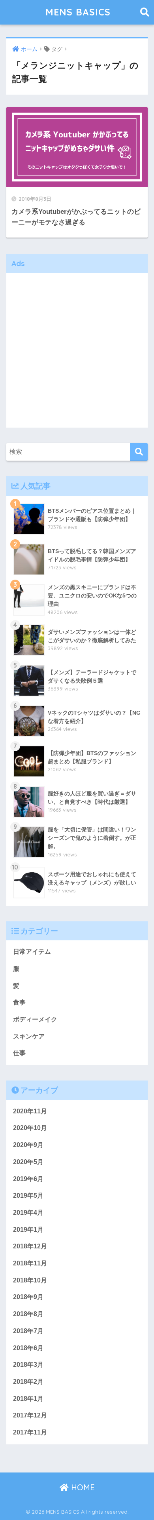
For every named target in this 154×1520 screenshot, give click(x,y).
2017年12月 (30, 1415)
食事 (19, 1002)
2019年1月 (28, 1229)
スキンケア (29, 1036)
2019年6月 (28, 1179)
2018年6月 (28, 1348)
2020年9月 (28, 1144)
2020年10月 (30, 1127)
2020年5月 (28, 1162)
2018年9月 (28, 1297)
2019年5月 (28, 1195)
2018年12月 (30, 1246)
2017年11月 (30, 1432)
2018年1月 (28, 1398)
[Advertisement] (77, 350)
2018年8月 (28, 1314)
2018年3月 (28, 1364)
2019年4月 (28, 1212)
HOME (82, 1487)
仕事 (19, 1053)
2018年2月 (28, 1381)
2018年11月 (30, 1263)
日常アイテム (32, 951)
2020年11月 (30, 1111)
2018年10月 (30, 1280)
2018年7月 (28, 1331)
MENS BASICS (78, 12)
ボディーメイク (35, 1019)
